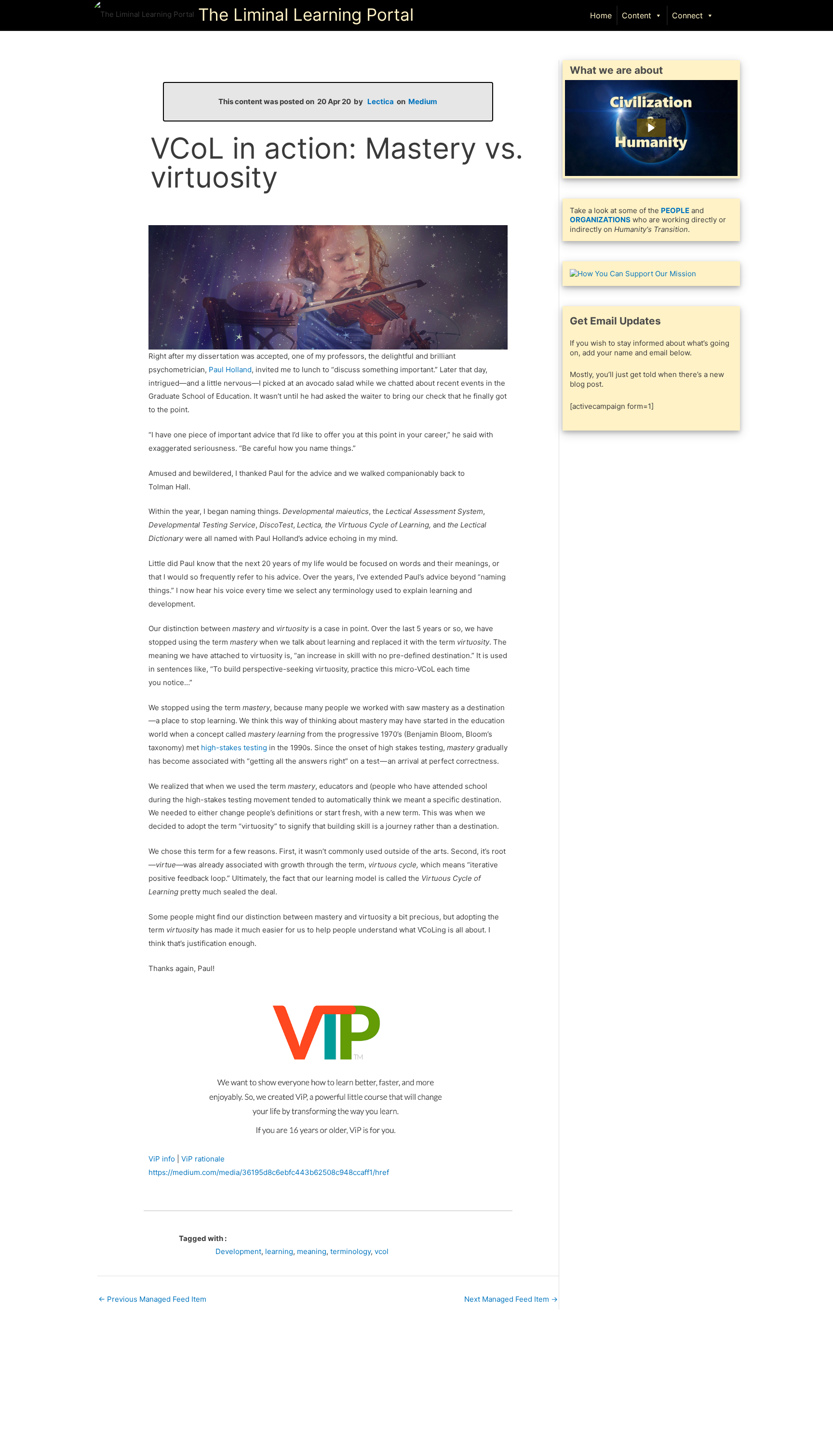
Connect (687, 15)
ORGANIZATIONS (600, 219)
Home (601, 15)
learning (279, 1251)
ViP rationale (203, 1158)
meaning (311, 1251)
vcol (382, 1251)
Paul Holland (230, 369)
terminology (350, 1251)
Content (636, 15)
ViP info (161, 1158)
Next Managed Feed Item (511, 1299)
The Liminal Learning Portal (306, 14)
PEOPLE (675, 210)
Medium (422, 101)
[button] (730, 15)
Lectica (380, 101)
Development (238, 1251)
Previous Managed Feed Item (152, 1299)
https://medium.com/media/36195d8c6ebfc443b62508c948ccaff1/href (268, 1172)
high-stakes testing (234, 747)
